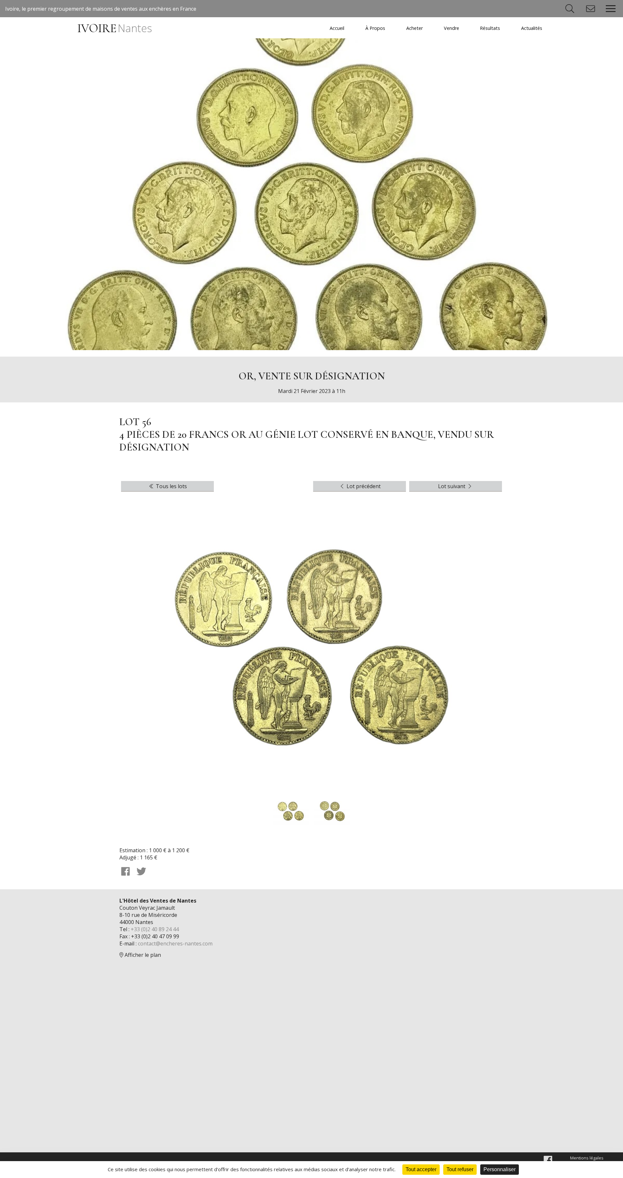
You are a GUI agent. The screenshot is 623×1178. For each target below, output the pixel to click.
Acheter (414, 28)
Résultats (490, 28)
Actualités (531, 28)
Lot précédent (363, 486)
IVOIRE (114, 28)
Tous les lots (170, 486)
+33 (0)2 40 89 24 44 (155, 929)
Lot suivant (452, 486)
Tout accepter (421, 1169)
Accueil (337, 28)
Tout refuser (459, 1169)
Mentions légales (587, 1158)
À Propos (375, 28)
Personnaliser (499, 1169)
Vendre (451, 28)
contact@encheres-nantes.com (175, 943)
